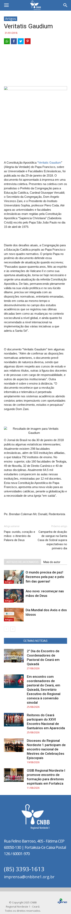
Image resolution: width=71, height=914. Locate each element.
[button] (65, 5)
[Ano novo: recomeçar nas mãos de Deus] (14, 596)
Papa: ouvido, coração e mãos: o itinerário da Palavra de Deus (19, 536)
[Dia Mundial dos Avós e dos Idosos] (14, 614)
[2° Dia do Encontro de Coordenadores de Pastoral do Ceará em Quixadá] (14, 655)
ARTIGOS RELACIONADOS (22, 562)
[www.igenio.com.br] (62, 902)
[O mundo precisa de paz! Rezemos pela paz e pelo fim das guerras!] (14, 577)
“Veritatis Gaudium (49, 162)
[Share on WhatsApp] (7, 41)
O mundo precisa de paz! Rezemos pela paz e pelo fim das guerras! (45, 576)
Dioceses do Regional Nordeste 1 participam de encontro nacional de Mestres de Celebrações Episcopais (46, 749)
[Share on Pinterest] (28, 41)
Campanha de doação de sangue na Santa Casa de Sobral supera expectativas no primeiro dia (52, 540)
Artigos (10, 18)
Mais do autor (51, 562)
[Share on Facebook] (14, 41)
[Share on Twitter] (21, 41)
